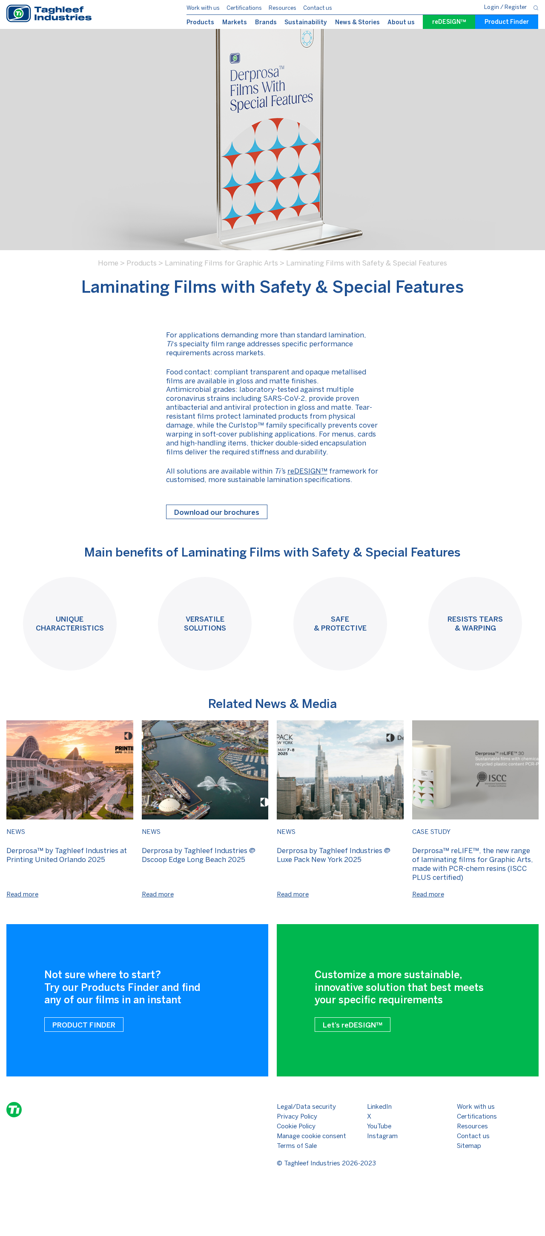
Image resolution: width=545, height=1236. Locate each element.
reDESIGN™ (449, 22)
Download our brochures (216, 512)
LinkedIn (379, 1106)
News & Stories (357, 22)
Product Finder (507, 22)
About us (401, 22)
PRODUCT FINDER (83, 1025)
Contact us (317, 8)
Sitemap (469, 1146)
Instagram (382, 1136)
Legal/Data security (306, 1106)
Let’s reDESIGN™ (352, 1025)
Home (108, 263)
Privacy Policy (297, 1116)
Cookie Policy (296, 1126)
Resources (282, 8)
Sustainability (305, 22)
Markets (234, 22)
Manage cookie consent (311, 1136)
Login (492, 7)
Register (516, 7)
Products (200, 22)
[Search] (536, 7)
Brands (266, 22)
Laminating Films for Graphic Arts (221, 263)
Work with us (203, 8)
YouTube (379, 1126)
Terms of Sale (297, 1146)
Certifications (244, 8)
